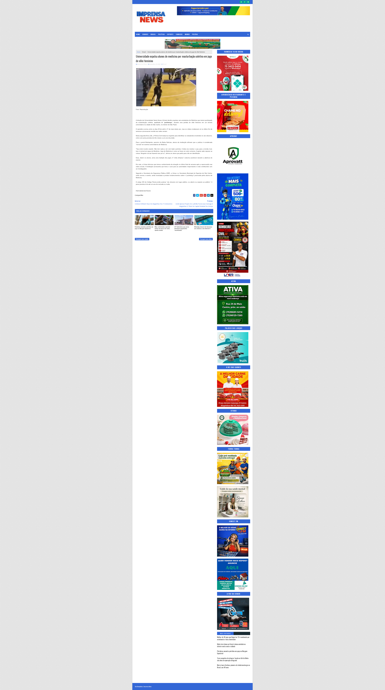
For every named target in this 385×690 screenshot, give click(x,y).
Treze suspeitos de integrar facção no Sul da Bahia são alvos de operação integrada (232, 659)
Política (161, 34)
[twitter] (241, 2)
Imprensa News (147, 686)
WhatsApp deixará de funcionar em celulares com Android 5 (203, 227)
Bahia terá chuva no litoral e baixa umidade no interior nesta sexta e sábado (231, 645)
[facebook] (244, 2)
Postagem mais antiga (206, 239)
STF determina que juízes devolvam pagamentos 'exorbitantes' (181, 228)
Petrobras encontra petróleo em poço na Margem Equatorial (144, 227)
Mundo (187, 34)
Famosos (179, 34)
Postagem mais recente (142, 239)
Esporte (170, 34)
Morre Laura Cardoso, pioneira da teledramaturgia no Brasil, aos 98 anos (233, 666)
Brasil (153, 34)
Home (138, 34)
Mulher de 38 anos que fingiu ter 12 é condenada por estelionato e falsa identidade (233, 638)
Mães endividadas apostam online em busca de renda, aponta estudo (162, 228)
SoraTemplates (139, 686)
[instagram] (248, 2)
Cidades (145, 34)
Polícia (195, 34)
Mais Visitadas (225, 633)
